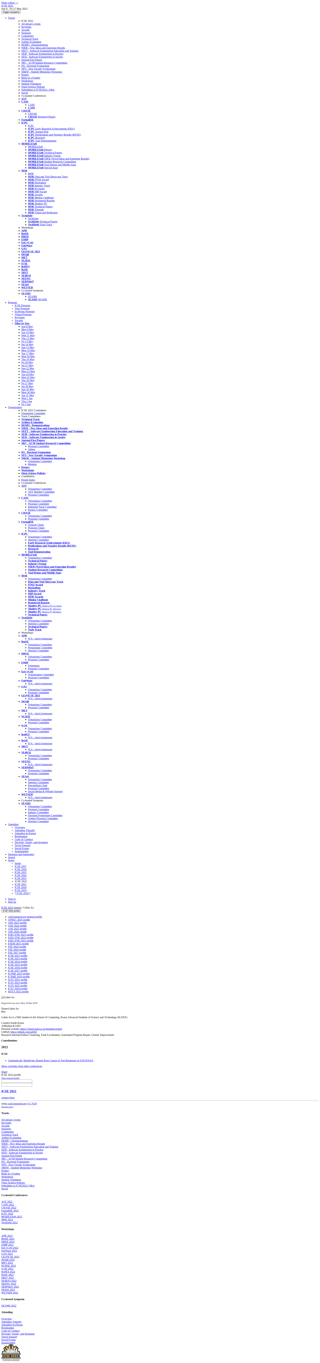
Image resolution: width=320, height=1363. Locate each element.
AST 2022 (6, 1201)
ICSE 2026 (20, 869)
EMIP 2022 (7, 1244)
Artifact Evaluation (31, 41)
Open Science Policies (33, 86)
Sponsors (26, 32)
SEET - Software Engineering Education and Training (49, 50)
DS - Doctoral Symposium (35, 65)
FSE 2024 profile (17, 946)
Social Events (22, 848)
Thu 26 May (27, 380)
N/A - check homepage (40, 638)
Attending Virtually (25, 830)
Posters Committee (38, 509)
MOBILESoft (35, 146)
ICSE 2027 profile (17, 970)
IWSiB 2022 (8, 1259)
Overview (20, 827)
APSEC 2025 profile (19, 919)
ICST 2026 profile (17, 988)
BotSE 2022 (7, 1238)
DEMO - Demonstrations (34, 44)
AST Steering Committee (41, 491)
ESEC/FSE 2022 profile (21, 937)
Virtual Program (23, 314)
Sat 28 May (27, 386)
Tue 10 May (27, 332)
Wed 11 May (28, 335)
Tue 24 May (27, 374)
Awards (25, 29)
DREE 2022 (7, 1241)
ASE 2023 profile (17, 922)
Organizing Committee (33, 413)
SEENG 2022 (8, 1283)
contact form (7, 1097)
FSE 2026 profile (17, 949)
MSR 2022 (7, 1219)
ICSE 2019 (20, 890)
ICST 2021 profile (17, 979)
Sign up (12, 902)
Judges (31, 449)
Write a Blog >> (9, 2)
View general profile (10, 1078)
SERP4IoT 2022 (10, 1286)
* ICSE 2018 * (22, 893)
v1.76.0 (32, 1103)
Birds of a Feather (30, 77)
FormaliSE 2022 (10, 1210)
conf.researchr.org (17, 1103)
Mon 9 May (27, 329)
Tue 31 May (27, 395)
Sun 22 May (27, 368)
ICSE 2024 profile (17, 961)
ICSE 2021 (20, 884)
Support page (7, 1107)
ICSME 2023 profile (19, 973)
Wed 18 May (28, 356)
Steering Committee (38, 539)
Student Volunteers (31, 83)
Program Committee (38, 446)
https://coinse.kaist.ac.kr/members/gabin (41, 1028)
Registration (21, 836)
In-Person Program (24, 311)
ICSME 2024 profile (19, 976)
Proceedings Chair (37, 785)
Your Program (22, 308)
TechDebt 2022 (9, 1222)
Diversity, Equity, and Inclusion (31, 842)
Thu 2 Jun (26, 401)
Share (4, 1071)
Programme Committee (40, 647)
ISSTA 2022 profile (18, 991)
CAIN (31, 104)
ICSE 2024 (20, 875)
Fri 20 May (27, 362)
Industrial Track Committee (42, 506)
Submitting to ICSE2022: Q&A (38, 89)
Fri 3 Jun (26, 404)
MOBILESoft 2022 (11, 1216)
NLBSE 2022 (8, 1265)
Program (12, 302)
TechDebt (33, 218)
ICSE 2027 (20, 866)
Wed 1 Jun (26, 398)
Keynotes (26, 26)
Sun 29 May (27, 389)
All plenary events (30, 23)
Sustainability (22, 851)
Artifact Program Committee (43, 818)
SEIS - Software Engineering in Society (42, 56)
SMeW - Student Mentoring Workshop (41, 71)
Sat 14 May (27, 344)
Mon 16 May (28, 350)
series (17, 907)
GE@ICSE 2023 (10, 1256)
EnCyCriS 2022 (9, 1247)
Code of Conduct (24, 839)
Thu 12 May (27, 338)
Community (27, 35)
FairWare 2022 (9, 1250)
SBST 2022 (7, 1277)
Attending (13, 824)
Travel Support (22, 845)
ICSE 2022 (7, 907)
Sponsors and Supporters (21, 854)
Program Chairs (36, 527)
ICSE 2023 (20, 878)
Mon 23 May (28, 371)
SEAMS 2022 (8, 1305)
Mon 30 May (28, 392)
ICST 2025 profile (17, 985)
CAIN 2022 (7, 1204)
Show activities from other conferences (21, 1066)
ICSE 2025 (20, 872)
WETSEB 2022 (9, 1292)
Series (18, 863)
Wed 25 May (28, 377)
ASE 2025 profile (17, 928)
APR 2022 (7, 1235)
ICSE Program (22, 305)
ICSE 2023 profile (17, 958)
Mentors (32, 464)
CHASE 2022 (8, 1207)
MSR (31, 173)
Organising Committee (40, 704)
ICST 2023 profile (17, 982)
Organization (15, 407)
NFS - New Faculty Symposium (38, 68)
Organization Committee (41, 674)
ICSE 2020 (20, 887)
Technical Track (29, 38)
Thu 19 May (27, 359)
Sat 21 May (27, 365)
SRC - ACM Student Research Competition (44, 62)
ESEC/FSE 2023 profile (21, 940)
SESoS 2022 (8, 1289)
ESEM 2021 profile (18, 943)
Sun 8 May (27, 326)
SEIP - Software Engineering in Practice (42, 53)
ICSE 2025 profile (17, 964)
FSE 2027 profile (17, 952)
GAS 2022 (7, 1253)
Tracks (11, 17)
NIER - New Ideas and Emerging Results (43, 47)
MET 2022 (7, 1262)
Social (24, 92)
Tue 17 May (27, 353)
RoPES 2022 (8, 1271)
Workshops (27, 80)
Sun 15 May (27, 347)
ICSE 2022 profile (11, 911)
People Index (28, 479)
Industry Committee (38, 812)
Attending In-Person (25, 833)
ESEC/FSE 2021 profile (21, 934)
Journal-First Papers (31, 59)
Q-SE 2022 (7, 1268)
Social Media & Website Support (45, 791)
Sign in (12, 899)
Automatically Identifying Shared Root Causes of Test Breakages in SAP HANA (50, 1060)
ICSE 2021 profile (17, 955)
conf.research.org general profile (25, 916)
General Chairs (36, 524)
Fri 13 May (27, 341)
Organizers (34, 665)
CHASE (32, 113)
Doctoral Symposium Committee (45, 815)
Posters (25, 74)
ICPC (31, 125)
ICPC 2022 (7, 1213)
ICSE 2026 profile (17, 967)
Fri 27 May (27, 383)
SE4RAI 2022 (8, 1280)
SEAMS (32, 296)
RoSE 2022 (7, 1274)
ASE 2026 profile (17, 931)
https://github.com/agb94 (23, 1031)
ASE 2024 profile (17, 925)
